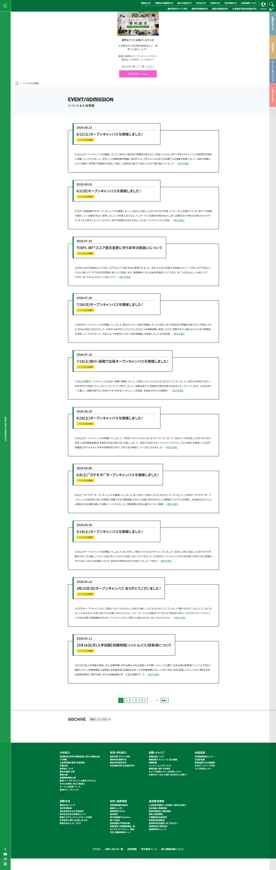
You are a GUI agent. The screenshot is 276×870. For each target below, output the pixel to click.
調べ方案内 (115, 820)
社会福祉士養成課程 (158, 808)
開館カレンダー (117, 808)
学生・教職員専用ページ (120, 832)
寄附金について (66, 768)
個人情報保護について (172, 849)
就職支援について (156, 756)
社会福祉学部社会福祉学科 (244, 8)
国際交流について (67, 805)
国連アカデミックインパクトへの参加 (76, 817)
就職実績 (153, 762)
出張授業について (249, 3)
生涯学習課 (200, 759)
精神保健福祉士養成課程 (160, 811)
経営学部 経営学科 (118, 762)
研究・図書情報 (118, 801)
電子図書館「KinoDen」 (120, 817)
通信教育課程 (156, 801)
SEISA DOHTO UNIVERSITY (5, 429)
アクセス (96, 849)
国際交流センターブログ (70, 823)
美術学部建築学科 (200, 8)
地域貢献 (200, 752)
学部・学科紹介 (118, 752)
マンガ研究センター (203, 768)
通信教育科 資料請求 (158, 826)
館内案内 (114, 814)
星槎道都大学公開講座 (205, 762)
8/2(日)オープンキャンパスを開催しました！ (108, 190)
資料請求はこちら (138, 74)
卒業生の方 (215, 3)
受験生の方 (146, 3)
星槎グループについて (69, 789)
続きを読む (183, 163)
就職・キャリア (156, 752)
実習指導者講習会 (157, 820)
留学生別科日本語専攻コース (73, 814)
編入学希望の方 (185, 3)
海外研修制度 (66, 808)
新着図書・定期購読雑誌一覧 (122, 826)
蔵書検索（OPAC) (117, 811)
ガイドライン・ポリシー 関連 (122, 829)
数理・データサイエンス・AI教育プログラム (78, 780)
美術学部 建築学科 (118, 759)
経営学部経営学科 (220, 8)
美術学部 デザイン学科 (120, 756)
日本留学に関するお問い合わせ (73, 820)
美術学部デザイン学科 (177, 8)
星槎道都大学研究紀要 (120, 823)
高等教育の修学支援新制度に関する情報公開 (80, 756)
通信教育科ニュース (157, 829)
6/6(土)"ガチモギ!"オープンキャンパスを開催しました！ (117, 474)
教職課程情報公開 (68, 777)
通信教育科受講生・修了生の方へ (163, 823)
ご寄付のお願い (272, 95)
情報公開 (64, 774)
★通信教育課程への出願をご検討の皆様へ (168, 805)
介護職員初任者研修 (158, 817)
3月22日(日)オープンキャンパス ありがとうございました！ (118, 588)
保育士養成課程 (156, 814)
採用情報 (132, 849)
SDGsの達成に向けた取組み (72, 783)
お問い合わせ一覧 (114, 849)
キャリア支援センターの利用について (165, 771)
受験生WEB (272, 23)
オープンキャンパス (272, 71)
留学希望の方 (231, 3)
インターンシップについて (160, 765)
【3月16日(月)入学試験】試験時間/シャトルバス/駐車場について (123, 645)
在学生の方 (201, 3)
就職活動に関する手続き (159, 768)
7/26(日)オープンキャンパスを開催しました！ (109, 304)
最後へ (165, 700)
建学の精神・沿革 (67, 771)
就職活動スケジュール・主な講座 (163, 759)
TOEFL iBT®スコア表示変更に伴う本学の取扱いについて (119, 247)
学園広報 (64, 765)
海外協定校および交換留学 (72, 811)
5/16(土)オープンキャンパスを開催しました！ (109, 531)
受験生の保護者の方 (164, 3)
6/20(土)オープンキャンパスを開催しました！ (109, 417)
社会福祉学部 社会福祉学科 (122, 765)
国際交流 (65, 801)
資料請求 (272, 47)
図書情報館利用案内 (119, 805)
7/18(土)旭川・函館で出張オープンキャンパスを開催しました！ (122, 361)
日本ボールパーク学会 (205, 765)
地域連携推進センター (204, 756)
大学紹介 (65, 752)
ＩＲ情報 (63, 759)
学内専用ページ (149, 849)
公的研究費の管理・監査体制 (72, 762)
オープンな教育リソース (70, 786)
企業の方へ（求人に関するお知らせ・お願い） (168, 774)
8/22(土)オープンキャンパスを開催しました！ (109, 134)
